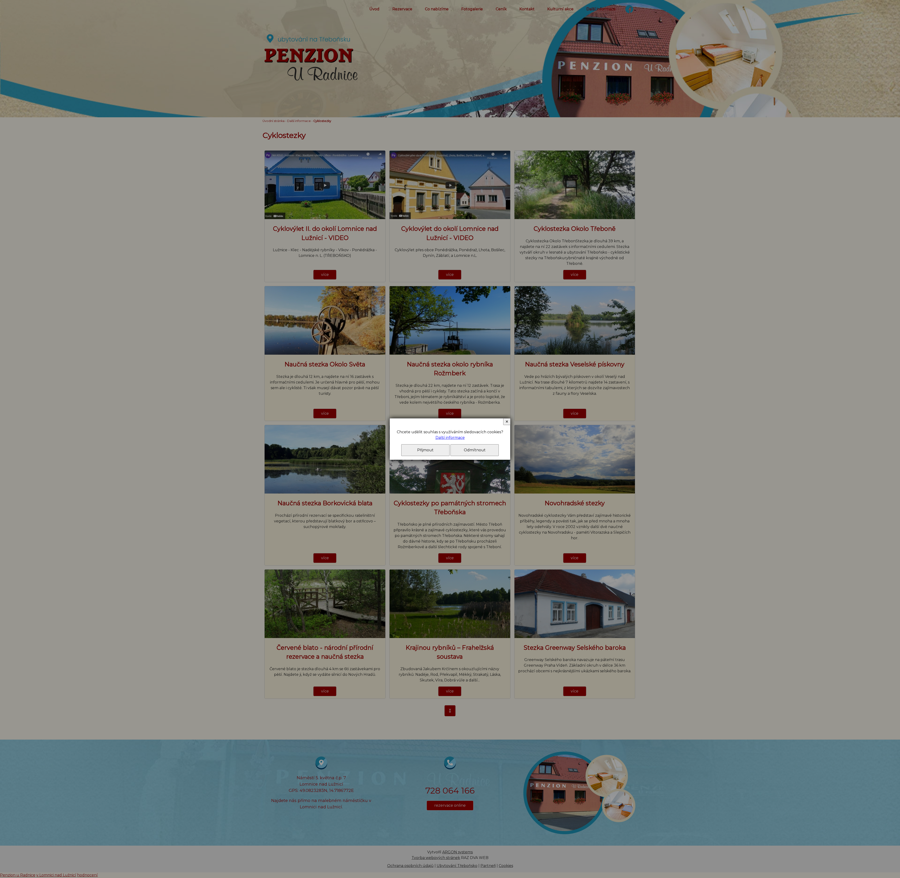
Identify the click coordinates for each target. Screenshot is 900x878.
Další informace (450, 437)
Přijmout (425, 450)
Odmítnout (475, 450)
